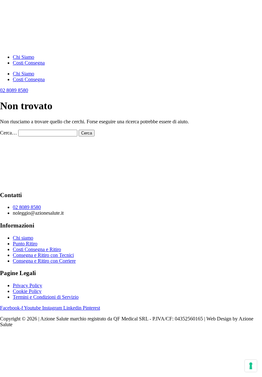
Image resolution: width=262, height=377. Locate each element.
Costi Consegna (29, 62)
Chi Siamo (23, 57)
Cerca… (8, 132)
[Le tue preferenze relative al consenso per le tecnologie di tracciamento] (251, 366)
